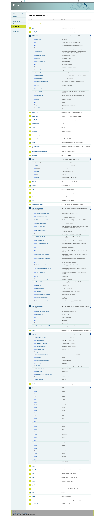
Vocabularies (16, 26)
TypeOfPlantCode (40, 320)
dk (36, 407)
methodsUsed (39, 72)
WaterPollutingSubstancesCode (43, 325)
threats (37, 99)
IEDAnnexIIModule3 (37, 208)
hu (36, 423)
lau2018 (34, 470)
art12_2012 (35, 32)
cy (36, 399)
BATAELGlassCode (40, 226)
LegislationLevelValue (41, 352)
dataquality (35, 138)
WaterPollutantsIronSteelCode (42, 300)
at (36, 391)
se (36, 453)
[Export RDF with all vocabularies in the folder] (90, 36)
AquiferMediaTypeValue (41, 337)
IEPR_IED (35, 330)
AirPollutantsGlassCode (41, 216)
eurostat (34, 155)
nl (36, 442)
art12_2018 (35, 35)
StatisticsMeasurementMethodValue (44, 374)
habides (34, 193)
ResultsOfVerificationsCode (42, 317)
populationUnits (39, 75)
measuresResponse (40, 69)
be (36, 394)
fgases (34, 181)
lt (36, 432)
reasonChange (39, 88)
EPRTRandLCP (36, 146)
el (36, 413)
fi (36, 418)
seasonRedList (39, 95)
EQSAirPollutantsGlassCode (42, 254)
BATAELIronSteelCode (41, 230)
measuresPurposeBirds (41, 66)
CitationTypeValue (40, 340)
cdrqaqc (38, 42)
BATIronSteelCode (40, 240)
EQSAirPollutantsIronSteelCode (43, 258)
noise (33, 481)
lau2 (33, 466)
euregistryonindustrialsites (39, 151)
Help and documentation (18, 13)
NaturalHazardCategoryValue (42, 360)
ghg (33, 189)
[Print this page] (83, 1)
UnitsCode (38, 291)
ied (33, 200)
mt (36, 440)
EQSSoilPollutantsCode (41, 262)
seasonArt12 (39, 91)
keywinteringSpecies (40, 55)
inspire (34, 334)
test (33, 492)
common (34, 131)
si (36, 456)
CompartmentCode (40, 247)
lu (36, 434)
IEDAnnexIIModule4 (37, 306)
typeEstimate (39, 104)
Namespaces (16, 31)
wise (33, 500)
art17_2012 (35, 116)
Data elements (16, 21)
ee (36, 410)
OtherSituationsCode (40, 272)
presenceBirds (39, 78)
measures (38, 58)
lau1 (33, 387)
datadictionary (36, 135)
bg (36, 396)
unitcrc (37, 177)
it (36, 429)
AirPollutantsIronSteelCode (42, 219)
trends (37, 102)
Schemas (15, 23)
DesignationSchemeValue (41, 343)
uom (33, 496)
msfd (33, 477)
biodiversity (35, 123)
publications (35, 485)
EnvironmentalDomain (41, 346)
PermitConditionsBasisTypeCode (43, 279)
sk (36, 459)
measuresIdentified (40, 61)
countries (38, 45)
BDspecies (38, 39)
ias (33, 196)
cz (36, 402)
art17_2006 (35, 112)
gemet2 (34, 185)
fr (36, 421)
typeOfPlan (38, 107)
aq (33, 28)
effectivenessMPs (40, 47)
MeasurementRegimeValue (42, 354)
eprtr (33, 142)
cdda (33, 127)
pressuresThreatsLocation (42, 81)
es (36, 415)
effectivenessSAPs (40, 51)
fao (33, 159)
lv (36, 437)
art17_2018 (35, 120)
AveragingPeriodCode (41, 223)
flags (37, 165)
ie (36, 426)
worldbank (35, 503)
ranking (38, 85)
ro (36, 450)
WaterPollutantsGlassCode (42, 297)
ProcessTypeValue (40, 363)
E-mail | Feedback (17, 511)
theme (37, 376)
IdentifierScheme (40, 349)
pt (36, 448)
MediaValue (38, 357)
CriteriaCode (39, 250)
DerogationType (39, 314)
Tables (14, 18)
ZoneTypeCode (39, 379)
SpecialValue (39, 371)
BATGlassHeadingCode (41, 236)
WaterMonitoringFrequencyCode (43, 294)
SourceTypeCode (40, 288)
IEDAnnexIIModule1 (37, 204)
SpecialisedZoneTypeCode (42, 368)
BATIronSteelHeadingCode (42, 243)
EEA (19, 1)
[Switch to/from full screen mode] (85, 1)
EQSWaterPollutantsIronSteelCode (43, 268)
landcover (35, 384)
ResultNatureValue (40, 365)
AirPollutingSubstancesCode (42, 311)
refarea (37, 171)
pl (36, 445)
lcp (33, 473)
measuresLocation (40, 64)
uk (36, 461)
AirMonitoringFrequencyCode (42, 213)
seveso (34, 488)
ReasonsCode (39, 281)
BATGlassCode (39, 233)
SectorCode (38, 285)
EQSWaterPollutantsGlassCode (43, 264)
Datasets (15, 16)
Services (15, 28)
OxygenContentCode (40, 276)
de (36, 404)
